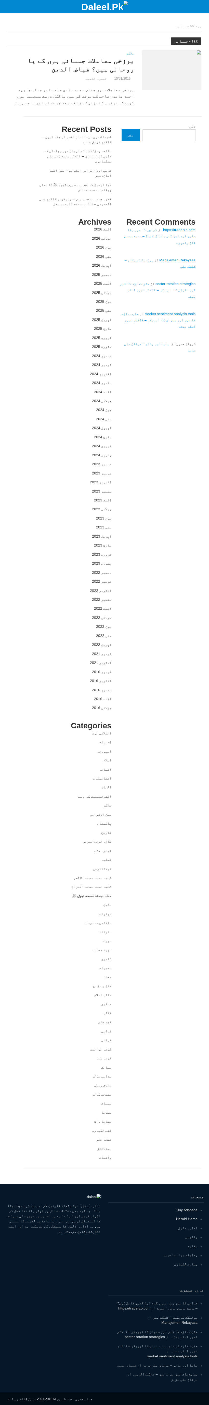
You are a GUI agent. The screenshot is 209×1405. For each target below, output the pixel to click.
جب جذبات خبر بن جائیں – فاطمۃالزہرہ (165, 1374)
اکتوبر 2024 (100, 374)
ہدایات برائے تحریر (180, 1255)
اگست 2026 (102, 229)
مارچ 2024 (102, 437)
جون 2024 (103, 410)
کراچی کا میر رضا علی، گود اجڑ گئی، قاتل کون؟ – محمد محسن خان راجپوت (159, 236)
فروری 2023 (101, 554)
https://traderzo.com (179, 230)
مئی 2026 (103, 256)
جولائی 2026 (101, 238)
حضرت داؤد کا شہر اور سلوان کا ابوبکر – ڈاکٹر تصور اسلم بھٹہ (157, 290)
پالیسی (191, 1237)
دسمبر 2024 (101, 356)
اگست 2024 (102, 392)
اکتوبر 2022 (100, 591)
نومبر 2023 (101, 473)
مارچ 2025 (102, 328)
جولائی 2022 (101, 618)
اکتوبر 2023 (100, 482)
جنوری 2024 (101, 455)
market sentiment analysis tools (170, 314)
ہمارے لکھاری (186, 1264)
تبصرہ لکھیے (96, 78)
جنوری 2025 (101, 347)
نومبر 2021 (101, 654)
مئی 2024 (103, 419)
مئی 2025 (103, 310)
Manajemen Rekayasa (177, 260)
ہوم (198, 26)
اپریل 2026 (101, 265)
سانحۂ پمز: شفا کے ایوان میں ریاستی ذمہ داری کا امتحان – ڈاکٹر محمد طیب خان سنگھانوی (76, 156)
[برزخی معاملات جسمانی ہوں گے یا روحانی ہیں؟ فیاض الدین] (171, 69)
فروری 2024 (101, 446)
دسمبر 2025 (101, 274)
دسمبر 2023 (101, 464)
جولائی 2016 (101, 708)
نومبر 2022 (101, 581)
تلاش (192, 127)
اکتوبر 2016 (100, 681)
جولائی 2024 (101, 401)
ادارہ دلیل (188, 1228)
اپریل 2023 (101, 536)
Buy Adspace (187, 1210)
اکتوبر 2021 (100, 663)
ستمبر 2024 (101, 383)
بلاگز (130, 53)
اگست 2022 (102, 608)
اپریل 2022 (101, 645)
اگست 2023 (102, 500)
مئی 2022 (103, 636)
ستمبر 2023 (101, 491)
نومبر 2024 (101, 365)
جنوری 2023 (101, 563)
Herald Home (187, 1219)
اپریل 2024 (101, 428)
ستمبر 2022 (101, 599)
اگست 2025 (102, 283)
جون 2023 (103, 518)
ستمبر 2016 (101, 690)
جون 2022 (103, 626)
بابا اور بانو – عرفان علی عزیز (170, 1365)
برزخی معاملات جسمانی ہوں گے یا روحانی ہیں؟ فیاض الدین (81, 65)
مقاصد (192, 1246)
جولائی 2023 (101, 509)
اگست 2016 (102, 699)
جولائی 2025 (101, 293)
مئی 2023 (103, 527)
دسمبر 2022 (101, 572)
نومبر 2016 (101, 672)
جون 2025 (103, 301)
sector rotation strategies (175, 284)
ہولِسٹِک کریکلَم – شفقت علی (175, 1317)
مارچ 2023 (102, 545)
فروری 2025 (101, 338)
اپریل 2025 (101, 320)
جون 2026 (103, 247)
